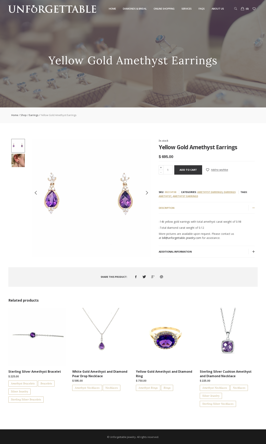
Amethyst (165, 196)
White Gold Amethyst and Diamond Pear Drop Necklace (99, 373)
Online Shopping (164, 8)
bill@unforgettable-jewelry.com (181, 238)
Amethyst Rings (148, 388)
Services (186, 8)
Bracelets (46, 383)
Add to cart (188, 170)
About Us (218, 8)
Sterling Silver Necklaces (217, 404)
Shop (23, 115)
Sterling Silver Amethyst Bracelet (34, 371)
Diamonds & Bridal (135, 8)
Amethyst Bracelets (23, 383)
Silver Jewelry (19, 391)
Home (112, 8)
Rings (167, 388)
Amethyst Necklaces (87, 388)
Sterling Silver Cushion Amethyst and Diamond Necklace (226, 373)
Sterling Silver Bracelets (26, 399)
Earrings (34, 115)
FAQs (202, 8)
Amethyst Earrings (210, 192)
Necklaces (111, 388)
